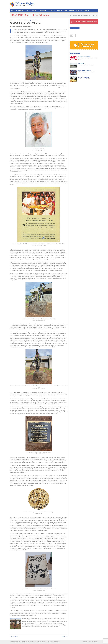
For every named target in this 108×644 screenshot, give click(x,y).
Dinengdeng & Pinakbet (84, 70)
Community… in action (84, 56)
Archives (71, 10)
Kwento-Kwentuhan (83, 77)
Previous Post (14, 636)
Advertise (79, 10)
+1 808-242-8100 (56, 641)
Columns (50, 10)
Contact (86, 10)
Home (12, 10)
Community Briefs (62, 10)
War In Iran (81, 63)
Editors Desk (42, 10)
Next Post (64, 636)
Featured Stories (31, 10)
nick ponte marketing (93, 641)
